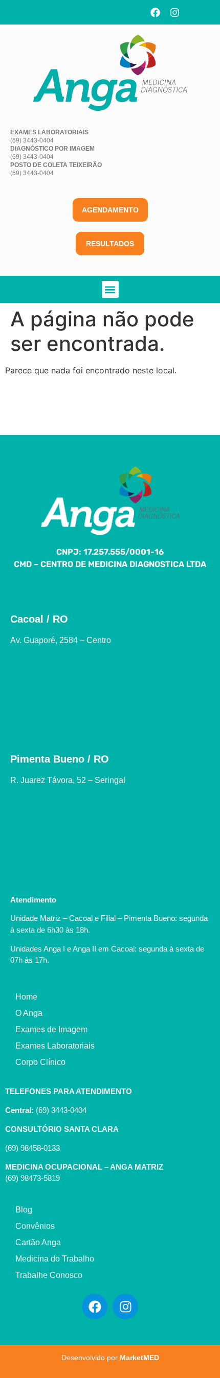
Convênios (35, 1226)
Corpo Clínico (40, 1062)
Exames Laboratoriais (55, 1045)
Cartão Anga (38, 1242)
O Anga (28, 1013)
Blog (23, 1209)
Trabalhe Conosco (48, 1275)
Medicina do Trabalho (54, 1258)
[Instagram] (175, 12)
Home (26, 996)
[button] (110, 289)
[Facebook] (155, 12)
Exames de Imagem (51, 1029)
